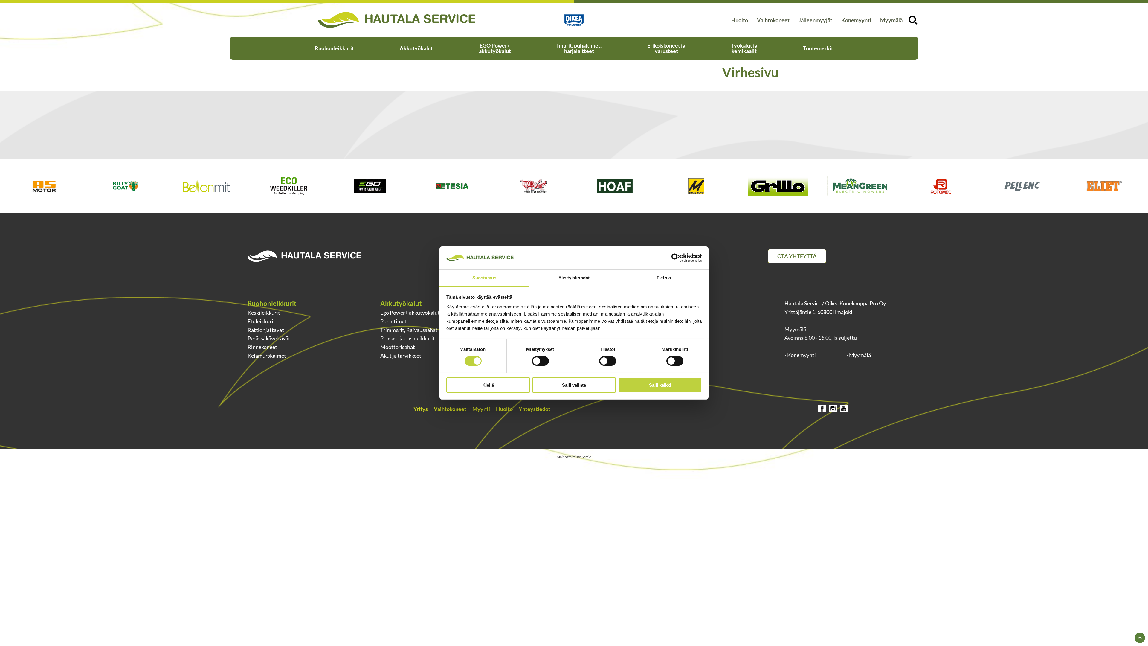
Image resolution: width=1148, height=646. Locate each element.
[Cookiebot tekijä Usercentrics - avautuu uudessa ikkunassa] (676, 257)
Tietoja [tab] (664, 277)
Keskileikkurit (264, 312)
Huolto (739, 20)
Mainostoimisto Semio (574, 457)
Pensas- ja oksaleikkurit (407, 338)
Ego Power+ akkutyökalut (410, 312)
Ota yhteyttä (797, 256)
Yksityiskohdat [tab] (574, 277)
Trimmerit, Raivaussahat (409, 330)
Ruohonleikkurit (334, 48)
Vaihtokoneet (773, 20)
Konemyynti (856, 20)
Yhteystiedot (534, 409)
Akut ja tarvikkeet (400, 355)
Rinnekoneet (262, 347)
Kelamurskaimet (267, 355)
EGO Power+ (495, 48)
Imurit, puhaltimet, (579, 48)
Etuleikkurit (261, 321)
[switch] (540, 361)
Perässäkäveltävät (269, 338)
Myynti (481, 409)
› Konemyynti (800, 355)
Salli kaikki (660, 385)
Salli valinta (574, 385)
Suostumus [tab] (484, 277)
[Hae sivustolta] (912, 20)
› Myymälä (858, 355)
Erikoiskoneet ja (666, 48)
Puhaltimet (393, 321)
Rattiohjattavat (266, 330)
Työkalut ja (744, 48)
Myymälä (891, 20)
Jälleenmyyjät (815, 20)
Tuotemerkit (818, 48)
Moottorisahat (397, 347)
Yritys (420, 409)
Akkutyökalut (416, 48)
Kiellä (488, 385)
